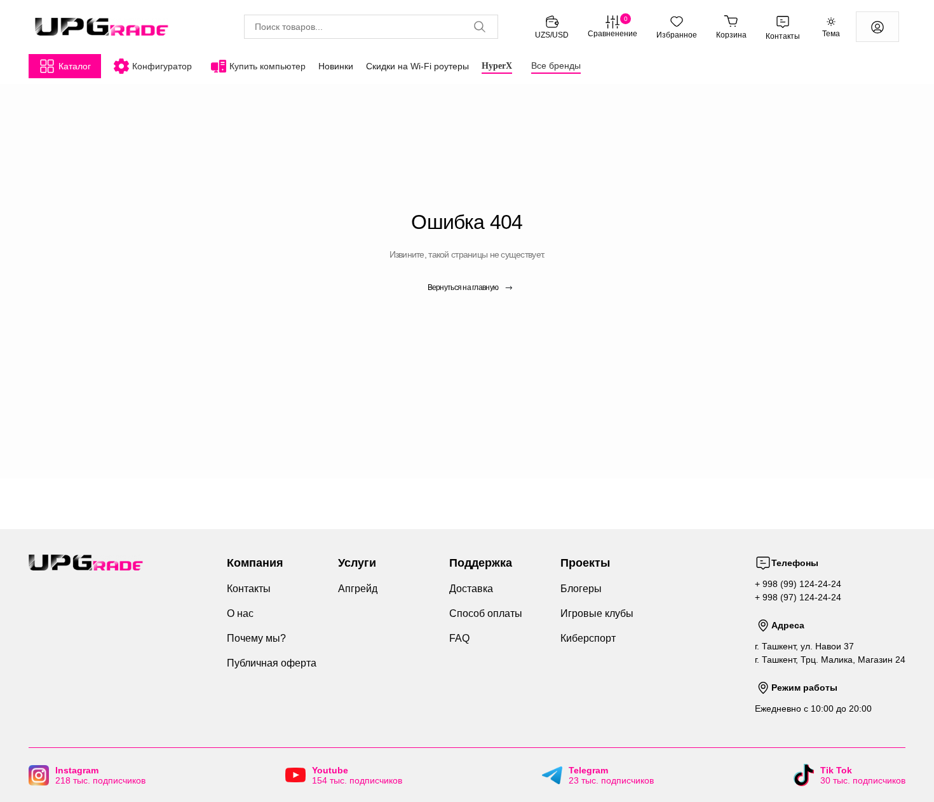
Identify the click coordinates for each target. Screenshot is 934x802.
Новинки (335, 66)
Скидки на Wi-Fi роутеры (417, 66)
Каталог (74, 66)
